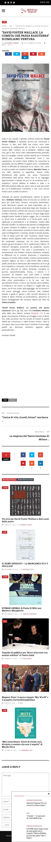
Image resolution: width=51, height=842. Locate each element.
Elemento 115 (36, 313)
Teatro (5, 487)
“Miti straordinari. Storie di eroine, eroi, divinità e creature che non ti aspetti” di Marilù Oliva (22, 744)
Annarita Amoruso (30, 614)
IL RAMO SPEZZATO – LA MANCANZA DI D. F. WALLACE (25, 564)
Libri (4, 22)
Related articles (9, 480)
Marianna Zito (28, 569)
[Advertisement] (25, 366)
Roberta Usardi (26, 525)
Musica (5, 666)
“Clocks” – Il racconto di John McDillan (35, 817)
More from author (25, 480)
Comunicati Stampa (31, 800)
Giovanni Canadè (11, 43)
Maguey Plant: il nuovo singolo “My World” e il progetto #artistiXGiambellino (25, 698)
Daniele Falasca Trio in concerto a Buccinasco (36, 804)
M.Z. (21, 703)
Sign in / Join (44, 2)
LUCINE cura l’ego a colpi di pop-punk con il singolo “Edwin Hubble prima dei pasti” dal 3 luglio (37, 833)
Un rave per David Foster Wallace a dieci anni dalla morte (25, 520)
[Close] (48, 793)
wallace (12, 400)
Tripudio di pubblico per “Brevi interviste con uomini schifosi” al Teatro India (25, 653)
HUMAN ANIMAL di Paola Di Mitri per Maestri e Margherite (21, 609)
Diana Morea (27, 658)
